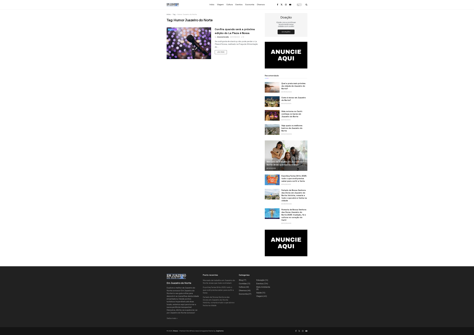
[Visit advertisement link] (286, 55)
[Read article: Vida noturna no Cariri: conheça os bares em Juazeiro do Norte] (272, 115)
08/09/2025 (287, 204)
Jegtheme (220, 331)
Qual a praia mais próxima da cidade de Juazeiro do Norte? (293, 86)
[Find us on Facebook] (277, 4)
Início (211, 4)
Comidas (243, 283)
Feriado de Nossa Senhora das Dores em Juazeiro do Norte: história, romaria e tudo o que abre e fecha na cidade (294, 195)
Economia (249, 4)
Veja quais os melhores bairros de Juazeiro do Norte (291, 128)
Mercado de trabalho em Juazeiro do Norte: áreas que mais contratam (285, 163)
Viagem (220, 4)
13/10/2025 (272, 168)
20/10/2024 (287, 103)
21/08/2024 (235, 37)
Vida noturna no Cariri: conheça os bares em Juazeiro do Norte (291, 114)
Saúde (259, 293)
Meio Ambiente (263, 287)
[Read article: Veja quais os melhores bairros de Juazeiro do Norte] (272, 129)
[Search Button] (306, 4)
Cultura (229, 4)
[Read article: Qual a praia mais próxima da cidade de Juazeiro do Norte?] (272, 87)
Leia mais (222, 52)
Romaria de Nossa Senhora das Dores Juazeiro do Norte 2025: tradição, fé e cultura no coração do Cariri (293, 214)
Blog (241, 280)
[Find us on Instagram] (286, 4)
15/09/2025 (287, 184)
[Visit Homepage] (178, 4)
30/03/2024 (287, 134)
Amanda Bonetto (223, 37)
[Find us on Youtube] (290, 4)
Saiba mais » (172, 318)
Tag (174, 14)
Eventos (239, 4)
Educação (260, 280)
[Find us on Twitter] (282, 4)
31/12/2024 (286, 120)
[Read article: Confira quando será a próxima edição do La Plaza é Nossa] (189, 43)
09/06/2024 (287, 92)
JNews (175, 331)
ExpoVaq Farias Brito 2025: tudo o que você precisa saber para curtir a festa (294, 178)
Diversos (261, 4)
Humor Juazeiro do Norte (187, 14)
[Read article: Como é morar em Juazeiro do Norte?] (272, 101)
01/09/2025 (287, 223)
